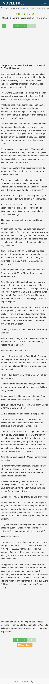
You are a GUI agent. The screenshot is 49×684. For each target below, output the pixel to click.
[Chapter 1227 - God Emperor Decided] (17, 26)
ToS (20, 681)
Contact (16, 681)
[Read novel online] (13, 3)
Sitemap (25, 681)
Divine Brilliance (24, 14)
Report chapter (25, 645)
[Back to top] (32, 681)
